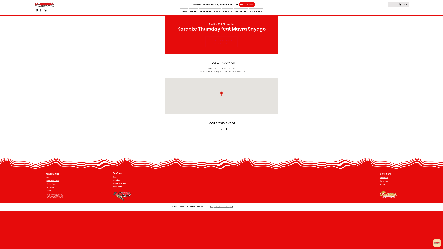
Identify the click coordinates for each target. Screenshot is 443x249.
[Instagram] (36, 10)
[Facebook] (40, 10)
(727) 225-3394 (194, 4)
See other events (221, 43)
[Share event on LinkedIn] (227, 129)
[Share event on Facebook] (216, 129)
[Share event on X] (221, 129)
